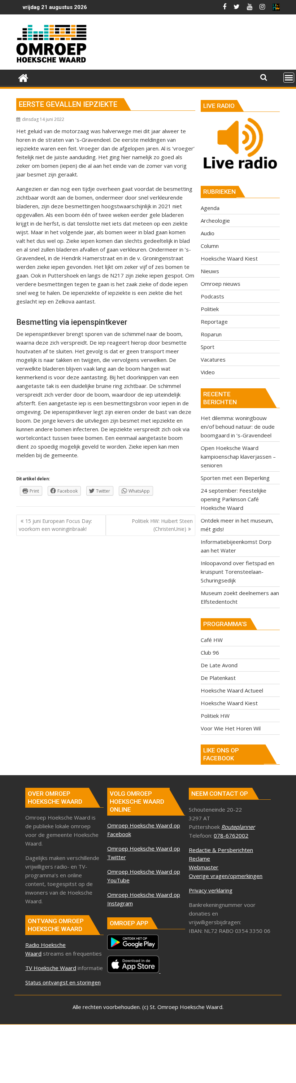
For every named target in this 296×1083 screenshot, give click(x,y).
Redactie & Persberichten (221, 849)
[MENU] (288, 78)
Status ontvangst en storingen (63, 982)
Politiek (210, 309)
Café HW (212, 639)
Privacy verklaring (210, 890)
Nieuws (210, 271)
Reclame (199, 858)
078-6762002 (231, 835)
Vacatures (213, 359)
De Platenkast (218, 677)
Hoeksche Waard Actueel (232, 690)
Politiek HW (215, 715)
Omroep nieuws (220, 283)
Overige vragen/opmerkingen (225, 875)
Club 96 (210, 652)
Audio (207, 233)
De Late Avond (219, 665)
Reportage (214, 321)
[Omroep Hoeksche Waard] (23, 77)
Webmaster (203, 867)
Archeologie (215, 220)
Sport (207, 346)
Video (208, 372)
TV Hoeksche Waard (50, 967)
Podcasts (212, 296)
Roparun (211, 334)
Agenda (210, 207)
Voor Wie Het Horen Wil (231, 728)
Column (210, 245)
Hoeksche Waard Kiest (229, 258)
